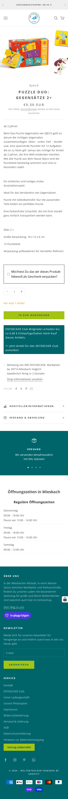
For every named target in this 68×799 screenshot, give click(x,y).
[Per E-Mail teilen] (31, 388)
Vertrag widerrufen (19, 747)
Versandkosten (28, 109)
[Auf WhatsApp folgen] (34, 760)
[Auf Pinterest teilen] (26, 388)
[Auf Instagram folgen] (15, 760)
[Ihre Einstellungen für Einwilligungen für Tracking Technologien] (65, 599)
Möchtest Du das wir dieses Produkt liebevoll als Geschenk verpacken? (36, 274)
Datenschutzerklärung (17, 733)
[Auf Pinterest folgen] (24, 760)
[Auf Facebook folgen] (5, 760)
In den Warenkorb (34, 315)
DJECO (34, 85)
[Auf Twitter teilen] (21, 388)
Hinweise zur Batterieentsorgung (24, 739)
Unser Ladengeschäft (16, 697)
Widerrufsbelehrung (16, 715)
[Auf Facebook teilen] (16, 388)
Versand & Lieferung (16, 721)
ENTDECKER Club (14, 691)
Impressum (10, 709)
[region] (34, 449)
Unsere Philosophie (15, 703)
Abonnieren (19, 664)
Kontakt (8, 685)
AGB (6, 727)
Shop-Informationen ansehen (25, 379)
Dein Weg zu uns (14, 607)
